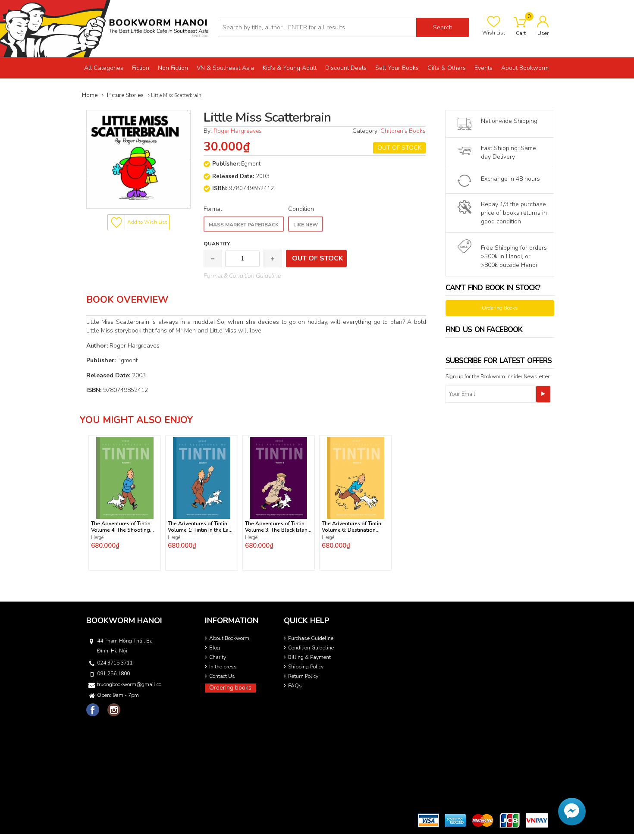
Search (442, 27)
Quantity (217, 243)
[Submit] (543, 394)
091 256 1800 (113, 673)
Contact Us (222, 676)
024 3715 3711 (115, 662)
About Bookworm (229, 638)
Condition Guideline (311, 647)
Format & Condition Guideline (242, 276)
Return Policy (303, 676)
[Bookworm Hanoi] (105, 28)
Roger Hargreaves (237, 131)
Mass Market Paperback (244, 224)
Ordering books (230, 688)
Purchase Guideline (310, 638)
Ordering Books (500, 307)
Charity (217, 657)
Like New (305, 224)
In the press (223, 666)
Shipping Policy (305, 666)
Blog (214, 647)
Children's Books (403, 131)
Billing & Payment (309, 657)
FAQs (295, 685)
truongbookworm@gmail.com (129, 684)
